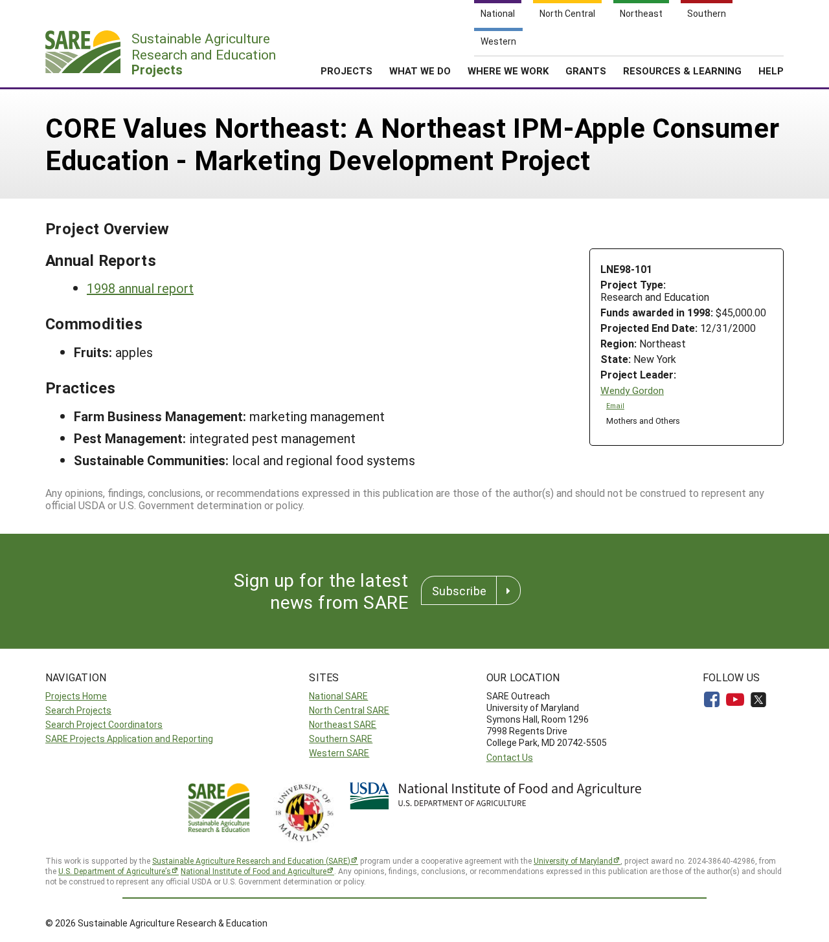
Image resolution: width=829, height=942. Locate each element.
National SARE (338, 696)
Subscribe (459, 590)
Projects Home (76, 696)
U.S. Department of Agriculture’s (114, 871)
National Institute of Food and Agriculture (253, 871)
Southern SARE (340, 738)
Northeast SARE (342, 724)
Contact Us (509, 757)
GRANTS (585, 70)
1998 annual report (140, 287)
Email (615, 405)
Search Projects (78, 710)
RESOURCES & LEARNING (682, 70)
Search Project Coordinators (104, 724)
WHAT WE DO (420, 70)
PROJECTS (346, 70)
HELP (771, 70)
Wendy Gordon (632, 390)
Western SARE (339, 753)
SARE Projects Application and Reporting (129, 738)
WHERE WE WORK (508, 70)
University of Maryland (573, 860)
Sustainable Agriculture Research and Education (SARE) (251, 860)
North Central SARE (349, 710)
